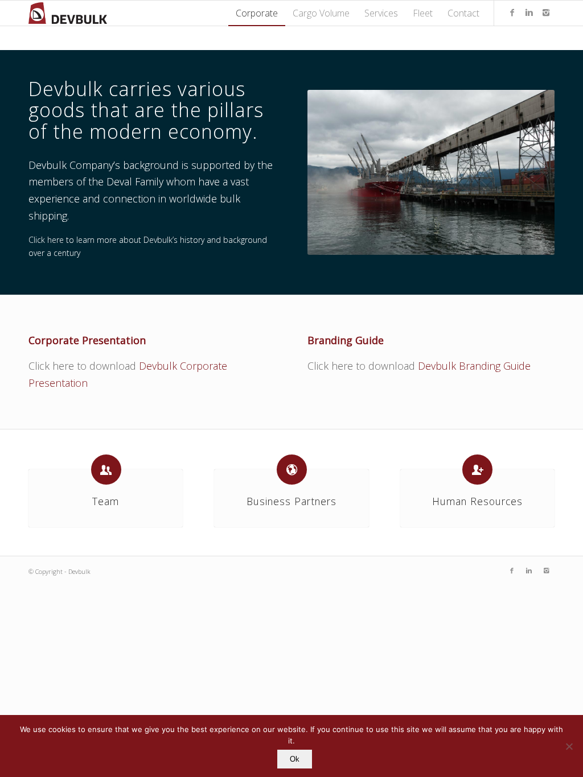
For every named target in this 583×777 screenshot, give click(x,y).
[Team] (106, 469)
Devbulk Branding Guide (474, 366)
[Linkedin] (528, 12)
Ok (294, 759)
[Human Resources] (477, 469)
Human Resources (477, 501)
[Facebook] (511, 12)
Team (105, 501)
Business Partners (291, 501)
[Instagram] (546, 12)
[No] (568, 746)
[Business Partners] (292, 469)
